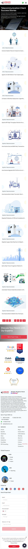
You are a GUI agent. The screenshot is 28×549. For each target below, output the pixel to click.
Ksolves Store (21, 431)
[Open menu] (26, 3)
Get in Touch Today (13, 337)
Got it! (14, 546)
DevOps (2, 438)
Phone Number (5, 508)
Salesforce (3, 433)
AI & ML (2, 429)
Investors (20, 440)
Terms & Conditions (16, 541)
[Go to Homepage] (2, 489)
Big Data (3, 431)
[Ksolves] (5, 2)
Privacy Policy (14, 543)
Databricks (3, 440)
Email (3, 503)
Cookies (10, 541)
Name (3, 497)
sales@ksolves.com (7, 424)
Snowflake (3, 442)
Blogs (19, 429)
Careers (22, 444)
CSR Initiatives (21, 433)
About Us (20, 438)
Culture (20, 442)
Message (4, 514)
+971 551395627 (5, 419)
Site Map (20, 436)
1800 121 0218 (6, 417)
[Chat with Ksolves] (24, 545)
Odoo (2, 436)
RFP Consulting (4, 444)
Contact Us (20, 446)
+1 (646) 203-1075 (16, 417)
